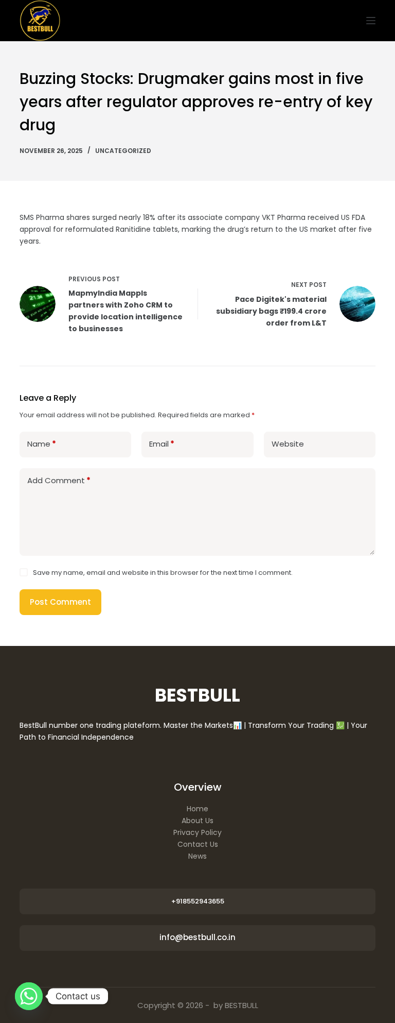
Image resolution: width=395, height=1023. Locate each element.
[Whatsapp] (29, 996)
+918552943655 (197, 901)
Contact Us (197, 844)
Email (161, 443)
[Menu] (370, 20)
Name (41, 443)
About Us (197, 820)
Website (288, 443)
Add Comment (59, 480)
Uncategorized (123, 150)
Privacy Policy (197, 832)
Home (197, 809)
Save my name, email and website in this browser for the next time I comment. (163, 572)
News (197, 856)
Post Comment (60, 601)
